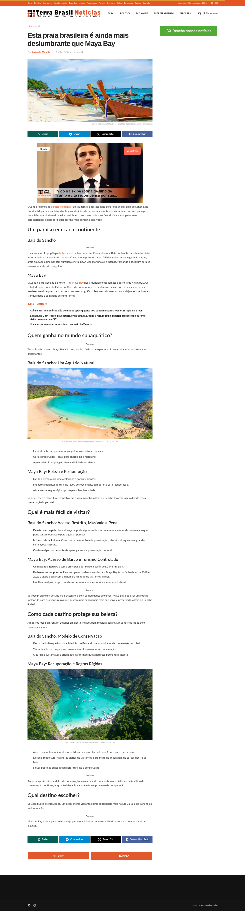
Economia (47, 3)
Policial (102, 3)
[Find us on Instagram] (217, 3)
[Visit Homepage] (64, 13)
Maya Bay (78, 282)
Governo (111, 3)
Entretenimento (60, 3)
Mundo (82, 3)
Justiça (138, 3)
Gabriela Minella (41, 52)
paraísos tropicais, (61, 206)
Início (30, 26)
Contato (146, 3)
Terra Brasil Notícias (209, 905)
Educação (128, 3)
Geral (30, 3)
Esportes (73, 3)
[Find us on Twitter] (212, 3)
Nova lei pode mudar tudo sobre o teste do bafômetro (61, 324)
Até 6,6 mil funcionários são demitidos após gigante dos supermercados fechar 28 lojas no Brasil (86, 310)
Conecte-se (212, 13)
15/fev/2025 (63, 52)
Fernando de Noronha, (74, 253)
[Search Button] (199, 13)
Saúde (119, 3)
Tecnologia (92, 3)
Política (37, 3)
